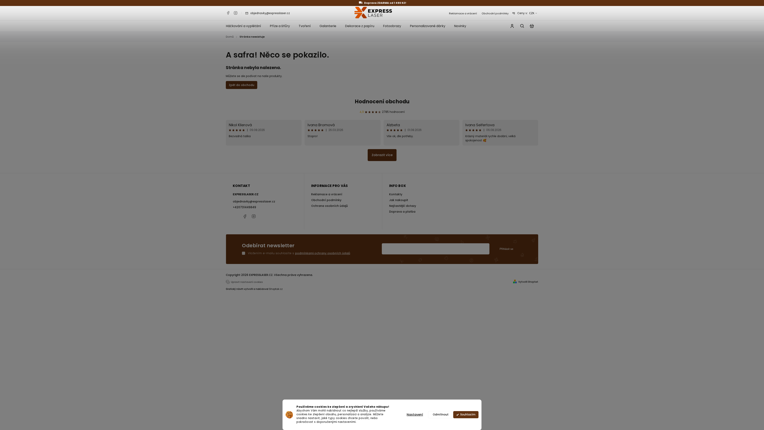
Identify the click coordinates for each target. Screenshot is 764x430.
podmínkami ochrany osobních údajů (322, 253)
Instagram (235, 13)
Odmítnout (440, 414)
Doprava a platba (402, 212)
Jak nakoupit (398, 200)
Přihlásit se (506, 248)
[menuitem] (245, 26)
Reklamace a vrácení (463, 13)
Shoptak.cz (276, 289)
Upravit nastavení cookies (247, 282)
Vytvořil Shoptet (528, 281)
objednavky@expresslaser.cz (254, 201)
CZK (531, 13)
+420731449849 (244, 207)
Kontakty (395, 194)
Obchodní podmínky (495, 13)
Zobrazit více (382, 155)
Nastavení (415, 414)
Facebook (228, 13)
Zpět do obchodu (241, 85)
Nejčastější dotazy (402, 206)
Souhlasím (467, 414)
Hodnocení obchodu (382, 101)
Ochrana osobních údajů (329, 206)
